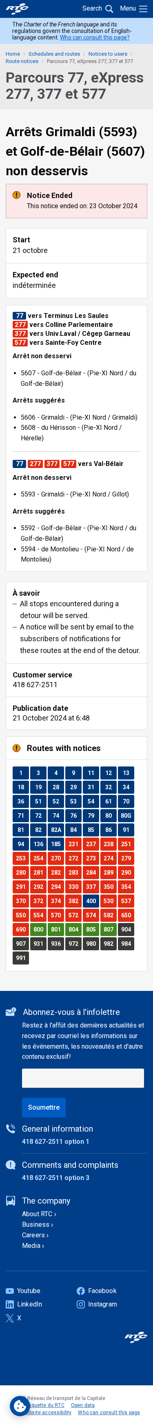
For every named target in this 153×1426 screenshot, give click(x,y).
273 (92, 858)
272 (75, 858)
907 (22, 943)
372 (40, 900)
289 (110, 872)
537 (127, 900)
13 (128, 772)
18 (23, 787)
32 (111, 787)
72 (41, 815)
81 (23, 829)
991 (22, 957)
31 (93, 787)
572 (75, 915)
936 (57, 943)
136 (40, 843)
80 (111, 815)
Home (13, 54)
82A (57, 829)
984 (127, 943)
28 (58, 787)
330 (75, 886)
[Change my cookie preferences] (20, 1406)
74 (58, 815)
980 (92, 943)
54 (93, 801)
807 (110, 929)
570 (57, 915)
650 (127, 915)
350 (110, 886)
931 (40, 943)
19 (41, 787)
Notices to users (108, 54)
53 (76, 801)
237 (92, 843)
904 (127, 929)
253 (22, 858)
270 (57, 858)
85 (93, 829)
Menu (128, 8)
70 (128, 801)
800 (40, 929)
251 (127, 843)
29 (76, 787)
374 (57, 900)
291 (22, 886)
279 (127, 858)
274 (110, 858)
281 (40, 872)
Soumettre (44, 1107)
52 (58, 801)
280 (22, 872)
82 (41, 829)
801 (57, 929)
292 (40, 886)
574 (92, 915)
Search (92, 8)
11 (93, 772)
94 (23, 843)
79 (93, 815)
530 (110, 900)
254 (40, 858)
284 (92, 872)
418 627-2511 (35, 684)
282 (57, 872)
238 (110, 843)
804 (75, 929)
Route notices (22, 61)
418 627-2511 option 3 (55, 1178)
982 (110, 943)
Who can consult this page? (95, 37)
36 (23, 801)
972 (75, 943)
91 (128, 829)
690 (22, 929)
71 (23, 815)
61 (111, 801)
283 (75, 872)
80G (127, 815)
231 (75, 843)
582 (110, 915)
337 (92, 886)
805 (92, 929)
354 (127, 886)
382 (75, 900)
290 (127, 872)
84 (76, 829)
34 (128, 787)
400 (92, 900)
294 (57, 886)
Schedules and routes (54, 54)
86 (111, 829)
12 (111, 772)
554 (40, 915)
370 (22, 900)
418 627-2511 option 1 (55, 1141)
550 (22, 915)
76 (76, 815)
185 (57, 843)
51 (41, 801)
